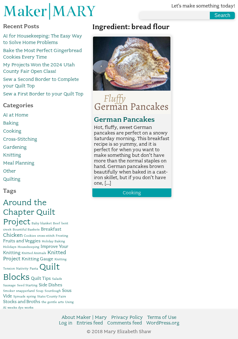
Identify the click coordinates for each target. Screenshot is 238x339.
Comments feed (124, 323)
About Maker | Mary (84, 317)
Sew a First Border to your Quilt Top (43, 94)
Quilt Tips (41, 278)
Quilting (11, 179)
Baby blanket (42, 223)
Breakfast (51, 229)
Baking (11, 123)
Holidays (9, 247)
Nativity (22, 268)
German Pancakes (124, 119)
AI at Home (15, 115)
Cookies (30, 235)
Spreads (19, 296)
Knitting (12, 155)
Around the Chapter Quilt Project (29, 211)
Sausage (9, 285)
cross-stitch (46, 235)
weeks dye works (20, 307)
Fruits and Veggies (22, 240)
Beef (56, 223)
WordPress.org (162, 323)
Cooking (12, 131)
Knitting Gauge (37, 258)
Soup (39, 291)
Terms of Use (161, 317)
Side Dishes (50, 284)
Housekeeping (28, 247)
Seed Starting (27, 285)
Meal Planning (18, 163)
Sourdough (53, 291)
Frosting (62, 235)
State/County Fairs (51, 296)
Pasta (34, 268)
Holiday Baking (53, 241)
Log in (65, 323)
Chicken (13, 235)
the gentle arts (53, 302)
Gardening (15, 147)
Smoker (9, 291)
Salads (57, 278)
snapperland (25, 291)
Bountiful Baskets (26, 229)
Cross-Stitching (20, 139)
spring (31, 296)
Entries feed (90, 323)
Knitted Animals (34, 253)
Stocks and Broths (21, 301)
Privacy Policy (127, 317)
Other (9, 171)
